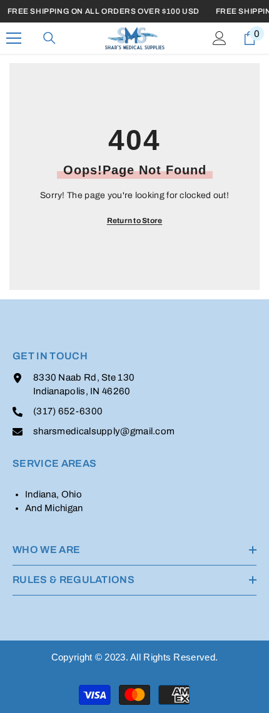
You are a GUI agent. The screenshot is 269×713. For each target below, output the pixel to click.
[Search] (49, 38)
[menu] (13, 38)
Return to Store (135, 220)
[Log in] (219, 38)
